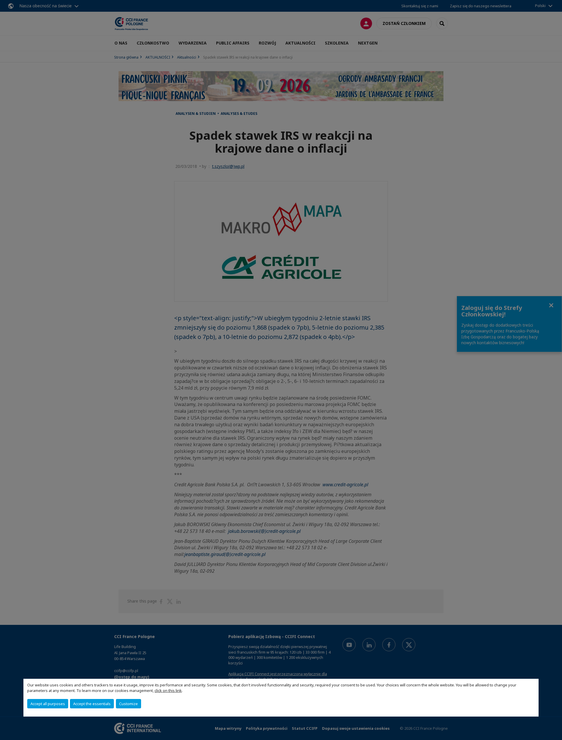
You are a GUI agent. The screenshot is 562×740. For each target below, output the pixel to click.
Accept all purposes (47, 703)
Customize (128, 703)
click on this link (168, 690)
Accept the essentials (92, 703)
